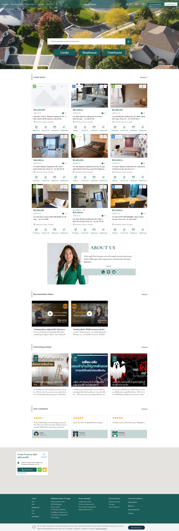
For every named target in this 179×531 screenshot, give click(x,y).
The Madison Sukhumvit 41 (59, 515)
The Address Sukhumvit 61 (59, 512)
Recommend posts (17, 4)
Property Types (30, 4)
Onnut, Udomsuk (84, 498)
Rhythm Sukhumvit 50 (85, 509)
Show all (144, 294)
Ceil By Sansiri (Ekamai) (58, 509)
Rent (33, 504)
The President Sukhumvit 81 (87, 507)
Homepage (5, 4)
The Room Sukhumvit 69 (86, 504)
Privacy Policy (132, 502)
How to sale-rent (133, 509)
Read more (87, 262)
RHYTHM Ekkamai (56, 504)
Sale (33, 502)
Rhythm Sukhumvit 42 (58, 502)
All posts (143, 77)
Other (48, 4)
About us (131, 506)
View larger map (22, 473)
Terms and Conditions (135, 498)
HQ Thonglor (55, 517)
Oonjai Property (89, 4)
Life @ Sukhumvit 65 (85, 502)
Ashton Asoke (55, 507)
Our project (35, 516)
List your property (155, 4)
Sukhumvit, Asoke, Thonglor (61, 498)
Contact (41, 4)
